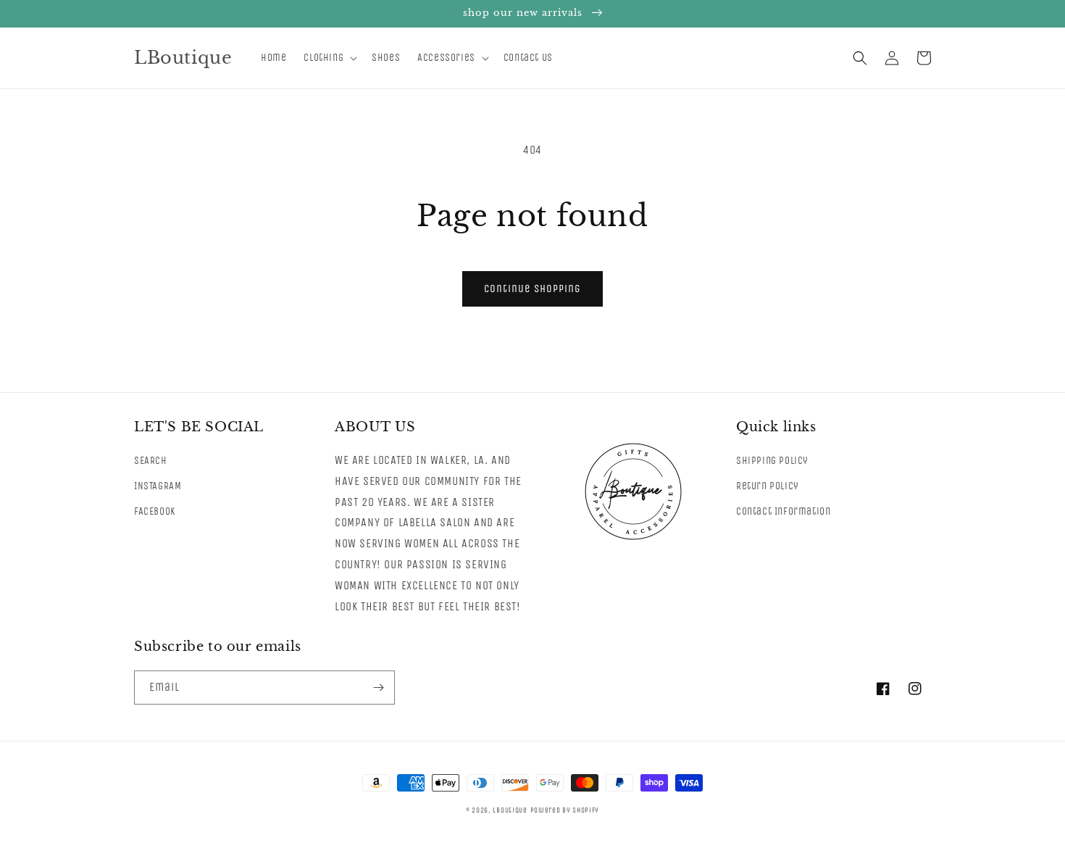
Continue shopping (532, 288)
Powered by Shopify (565, 810)
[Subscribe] (378, 687)
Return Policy (767, 486)
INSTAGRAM (157, 486)
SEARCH (150, 460)
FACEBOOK (154, 511)
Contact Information (783, 511)
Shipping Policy (772, 460)
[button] (329, 58)
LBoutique (510, 810)
